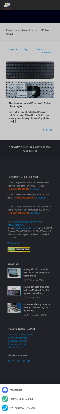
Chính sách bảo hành (18, 338)
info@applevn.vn (16, 225)
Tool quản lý (13, 243)
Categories (13, 49)
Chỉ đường (34, 189)
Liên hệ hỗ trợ (14, 347)
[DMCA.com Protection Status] (19, 251)
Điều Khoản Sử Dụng (17, 341)
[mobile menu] (55, 5)
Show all (48, 52)
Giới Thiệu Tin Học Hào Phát (21, 334)
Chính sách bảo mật (17, 344)
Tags (26, 49)
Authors (40, 49)
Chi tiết (49, 130)
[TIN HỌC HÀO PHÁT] (7, 5)
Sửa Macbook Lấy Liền (26, 228)
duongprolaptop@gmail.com (26, 221)
